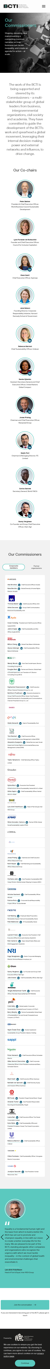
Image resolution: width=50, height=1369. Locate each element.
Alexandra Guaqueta (15, 742)
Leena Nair (11, 1117)
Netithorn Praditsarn (15, 693)
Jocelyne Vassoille (14, 1171)
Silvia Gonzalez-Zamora (16, 822)
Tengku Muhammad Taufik (17, 991)
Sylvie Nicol (12, 785)
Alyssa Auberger (13, 648)
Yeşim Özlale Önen (14, 1030)
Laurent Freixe (13, 935)
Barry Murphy (12, 1012)
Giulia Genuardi (13, 723)
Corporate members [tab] (13, 567)
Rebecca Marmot (14, 1141)
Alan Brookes (12, 585)
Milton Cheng (12, 644)
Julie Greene (12, 978)
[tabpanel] (25, 876)
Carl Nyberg (12, 916)
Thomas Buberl (13, 604)
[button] (2, 1237)
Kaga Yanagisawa (14, 956)
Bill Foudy (11, 1098)
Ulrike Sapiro (12, 791)
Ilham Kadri (11, 1079)
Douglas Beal (12, 669)
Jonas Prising (12, 858)
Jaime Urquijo (12, 629)
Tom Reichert (12, 736)
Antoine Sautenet (14, 894)
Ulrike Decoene (13, 607)
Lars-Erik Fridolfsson (15, 807)
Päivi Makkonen (13, 922)
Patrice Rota (12, 900)
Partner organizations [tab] (36, 567)
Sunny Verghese (13, 972)
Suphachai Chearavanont (16, 687)
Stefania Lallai (13, 879)
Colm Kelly (11, 1006)
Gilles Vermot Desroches (16, 1061)
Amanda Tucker (13, 1102)
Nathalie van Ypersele (15, 1083)
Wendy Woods (13, 663)
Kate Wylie (11, 1123)
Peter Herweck (13, 1055)
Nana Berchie (12, 588)
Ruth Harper (12, 864)
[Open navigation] (43, 6)
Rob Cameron (12, 941)
